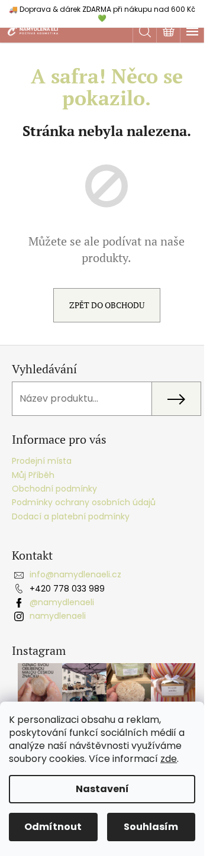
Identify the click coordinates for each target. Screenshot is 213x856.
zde (168, 758)
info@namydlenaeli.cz (75, 574)
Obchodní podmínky (54, 489)
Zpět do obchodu (106, 305)
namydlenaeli (58, 616)
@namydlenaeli (62, 602)
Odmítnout (53, 827)
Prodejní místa (42, 461)
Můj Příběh (33, 475)
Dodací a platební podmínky (71, 516)
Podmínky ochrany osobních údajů (84, 502)
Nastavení (102, 789)
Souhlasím (151, 827)
